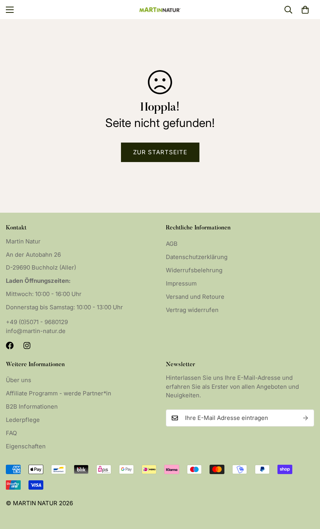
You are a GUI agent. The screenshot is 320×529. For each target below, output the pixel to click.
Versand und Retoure (195, 296)
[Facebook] (10, 345)
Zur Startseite (160, 152)
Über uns (18, 380)
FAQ (11, 433)
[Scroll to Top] (305, 486)
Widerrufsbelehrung (194, 270)
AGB (172, 243)
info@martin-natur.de (36, 331)
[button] (305, 10)
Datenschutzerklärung (197, 257)
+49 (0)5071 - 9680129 (37, 322)
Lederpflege (23, 419)
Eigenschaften (26, 446)
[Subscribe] (305, 418)
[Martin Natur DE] (160, 9)
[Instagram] (27, 345)
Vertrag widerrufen (192, 310)
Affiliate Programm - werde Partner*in (58, 393)
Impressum (181, 283)
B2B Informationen (32, 406)
